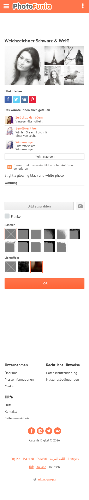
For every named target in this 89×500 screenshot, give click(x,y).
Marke (9, 386)
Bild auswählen (39, 206)
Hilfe (8, 405)
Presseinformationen (19, 379)
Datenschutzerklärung (61, 373)
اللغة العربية (57, 459)
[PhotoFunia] (32, 6)
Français (73, 459)
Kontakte (11, 411)
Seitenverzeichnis (17, 418)
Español (42, 459)
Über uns (11, 373)
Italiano (41, 467)
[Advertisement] (44, 24)
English (15, 459)
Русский (28, 459)
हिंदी (31, 467)
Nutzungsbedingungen (62, 379)
